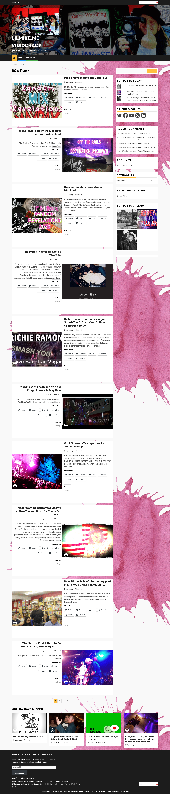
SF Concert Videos (19, 784)
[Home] (14, 58)
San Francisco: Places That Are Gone (141, 85)
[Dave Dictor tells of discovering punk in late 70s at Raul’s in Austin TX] (37, 608)
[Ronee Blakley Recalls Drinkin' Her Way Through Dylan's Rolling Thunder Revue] (127, 240)
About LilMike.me (19, 781)
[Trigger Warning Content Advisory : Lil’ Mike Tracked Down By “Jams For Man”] (87, 540)
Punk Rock (75, 784)
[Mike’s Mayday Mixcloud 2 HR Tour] (37, 100)
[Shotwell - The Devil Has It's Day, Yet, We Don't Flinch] (147, 219)
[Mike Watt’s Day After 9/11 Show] (29, 723)
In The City (66, 781)
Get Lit (43, 784)
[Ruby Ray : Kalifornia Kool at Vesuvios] (87, 281)
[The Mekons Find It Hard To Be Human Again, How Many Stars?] (87, 667)
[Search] (156, 58)
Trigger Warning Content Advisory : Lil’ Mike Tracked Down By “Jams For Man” (38, 511)
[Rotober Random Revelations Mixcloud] (37, 215)
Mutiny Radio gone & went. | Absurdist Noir (133, 137)
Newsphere (112, 791)
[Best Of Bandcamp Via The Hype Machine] (103, 723)
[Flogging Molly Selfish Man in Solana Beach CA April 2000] (66, 723)
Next (68, 701)
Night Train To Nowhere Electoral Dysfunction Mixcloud (40, 132)
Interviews (59, 784)
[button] (35, 21)
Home (20, 58)
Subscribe (19, 773)
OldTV (14, 787)
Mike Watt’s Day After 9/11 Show (28, 737)
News (67, 784)
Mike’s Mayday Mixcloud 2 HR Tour (85, 77)
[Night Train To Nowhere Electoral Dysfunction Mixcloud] (87, 155)
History (50, 784)
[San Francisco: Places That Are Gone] (127, 219)
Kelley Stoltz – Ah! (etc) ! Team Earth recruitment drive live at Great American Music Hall (140, 739)
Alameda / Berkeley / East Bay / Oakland (43, 781)
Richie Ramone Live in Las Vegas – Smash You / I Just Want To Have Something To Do (85, 322)
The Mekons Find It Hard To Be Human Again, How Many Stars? (40, 645)
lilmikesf (79, 82)
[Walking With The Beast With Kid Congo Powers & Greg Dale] (87, 411)
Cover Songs (33, 784)
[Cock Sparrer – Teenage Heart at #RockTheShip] (37, 471)
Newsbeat (30, 58)
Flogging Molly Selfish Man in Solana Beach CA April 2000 (64, 738)
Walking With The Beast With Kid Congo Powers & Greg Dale (40, 388)
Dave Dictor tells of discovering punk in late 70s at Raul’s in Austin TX (87, 583)
